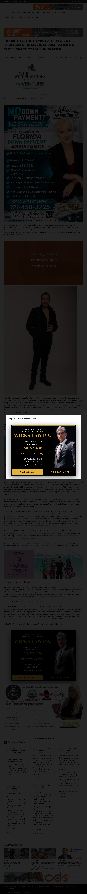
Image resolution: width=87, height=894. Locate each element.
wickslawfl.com (60, 472)
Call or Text (27, 472)
